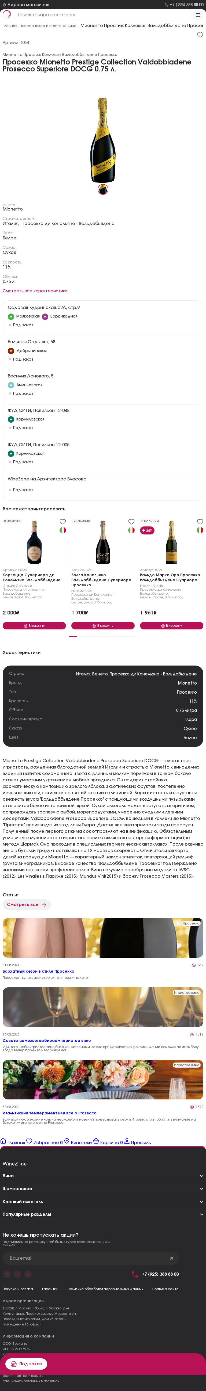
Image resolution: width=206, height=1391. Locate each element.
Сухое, (158, 597)
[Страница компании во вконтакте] (7, 1274)
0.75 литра (186, 711)
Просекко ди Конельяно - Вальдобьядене (68, 223)
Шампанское (17, 1189)
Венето (100, 674)
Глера (191, 720)
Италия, (11, 223)
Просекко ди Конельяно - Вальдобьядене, (24, 591)
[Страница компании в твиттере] (28, 1274)
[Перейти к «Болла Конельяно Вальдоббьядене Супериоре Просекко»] (103, 543)
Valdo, (158, 585)
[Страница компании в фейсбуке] (17, 1274)
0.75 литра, (34, 597)
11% (7, 267)
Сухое (10, 252)
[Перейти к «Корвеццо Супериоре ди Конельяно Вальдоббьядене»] (34, 543)
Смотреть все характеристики (35, 291)
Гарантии (50, 1289)
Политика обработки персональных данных (105, 1289)
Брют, (19, 597)
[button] (73, 636)
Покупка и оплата (18, 1289)
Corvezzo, (24, 585)
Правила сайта (165, 1289)
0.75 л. (9, 282)
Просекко (187, 692)
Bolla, (88, 591)
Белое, (8, 597)
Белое (9, 238)
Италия (9, 585)
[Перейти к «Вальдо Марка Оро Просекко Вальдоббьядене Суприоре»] (171, 543)
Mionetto (13, 209)
